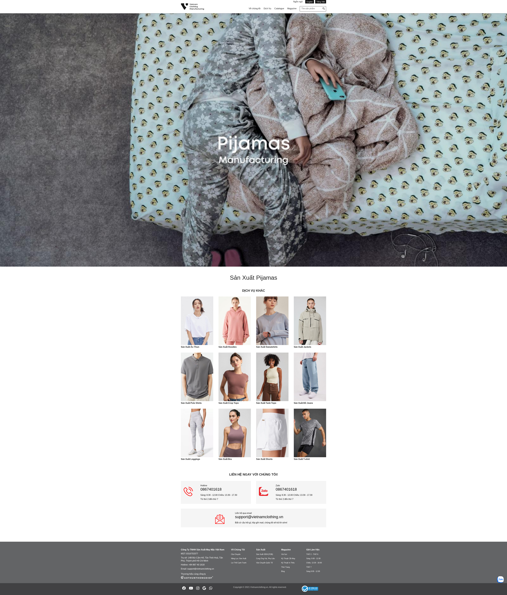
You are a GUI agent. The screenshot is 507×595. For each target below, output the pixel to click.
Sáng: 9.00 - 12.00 (313, 558)
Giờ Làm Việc (313, 550)
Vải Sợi (284, 554)
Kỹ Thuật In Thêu (288, 563)
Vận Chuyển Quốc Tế (264, 563)
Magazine (292, 8)
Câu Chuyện (235, 554)
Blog (283, 571)
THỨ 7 (308, 567)
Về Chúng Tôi (238, 550)
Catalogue (279, 8)
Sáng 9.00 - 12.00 (313, 571)
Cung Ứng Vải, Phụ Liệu (265, 558)
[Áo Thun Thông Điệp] (197, 579)
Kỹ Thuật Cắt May (288, 558)
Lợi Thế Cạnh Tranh (238, 563)
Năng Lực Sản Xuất (238, 558)
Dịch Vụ (267, 8)
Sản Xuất (260, 550)
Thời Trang (285, 567)
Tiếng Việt (320, 2)
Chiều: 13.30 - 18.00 (314, 563)
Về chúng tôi (254, 8)
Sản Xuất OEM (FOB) (264, 554)
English (310, 2)
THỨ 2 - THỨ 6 (312, 554)
